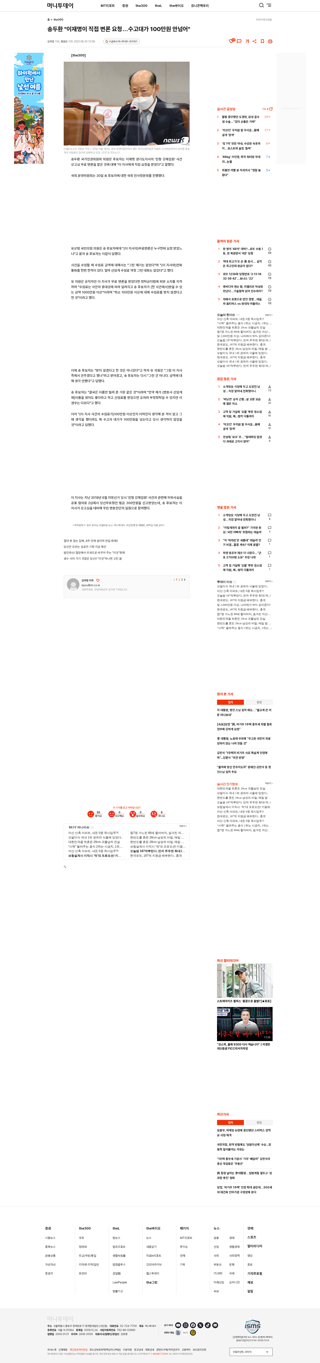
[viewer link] (184, 140)
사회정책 (234, 1255)
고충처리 (186, 1349)
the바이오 (176, 6)
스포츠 (251, 1237)
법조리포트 (119, 1247)
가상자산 (50, 1264)
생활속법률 (119, 1255)
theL (158, 6)
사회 (216, 1255)
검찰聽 (117, 1273)
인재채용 (63, 1349)
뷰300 (83, 1273)
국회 (81, 1238)
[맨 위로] (311, 1347)
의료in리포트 (153, 1255)
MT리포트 (108, 6)
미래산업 (219, 1282)
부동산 (217, 1264)
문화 (231, 1264)
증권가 (49, 1273)
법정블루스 (119, 1264)
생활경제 (234, 1247)
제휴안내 (149, 1349)
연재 (182, 1255)
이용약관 (127, 1349)
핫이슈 (184, 1247)
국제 (231, 1273)
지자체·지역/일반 (89, 1264)
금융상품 (50, 1255)
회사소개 (51, 1349)
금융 (216, 1238)
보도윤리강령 (199, 1349)
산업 (216, 1247)
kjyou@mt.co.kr (91, 585)
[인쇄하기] (270, 41)
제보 (250, 1282)
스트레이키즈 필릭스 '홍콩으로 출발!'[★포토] (244, 1001)
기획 (182, 1264)
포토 (250, 1264)
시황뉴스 (50, 1238)
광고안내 (138, 1349)
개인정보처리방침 (78, 1349)
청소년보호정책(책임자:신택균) (105, 1349)
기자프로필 (254, 1273)
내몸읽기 (151, 1247)
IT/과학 (218, 1273)
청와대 (83, 1247)
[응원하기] (98, 580)
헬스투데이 (152, 1273)
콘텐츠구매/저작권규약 (167, 1349)
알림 (250, 1291)
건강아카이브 (154, 1264)
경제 (231, 1238)
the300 (141, 6)
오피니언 (234, 1282)
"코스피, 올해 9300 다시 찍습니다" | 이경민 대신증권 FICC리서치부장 (243, 1046)
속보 (216, 1291)
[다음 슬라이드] (184, 579)
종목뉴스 (50, 1247)
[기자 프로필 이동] (73, 584)
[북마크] (262, 41)
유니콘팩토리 (200, 6)
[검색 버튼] (261, 5)
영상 (250, 1255)
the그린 (152, 1282)
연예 (250, 1228)
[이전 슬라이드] (174, 579)
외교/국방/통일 (87, 1255)
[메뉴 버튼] (269, 5)
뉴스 (148, 1238)
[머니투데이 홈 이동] (60, 1319)
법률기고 (118, 1291)
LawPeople (120, 1282)
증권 (125, 6)
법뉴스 (116, 1238)
